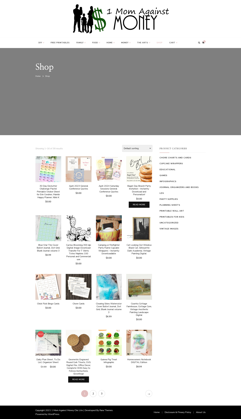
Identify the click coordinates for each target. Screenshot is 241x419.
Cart (172, 42)
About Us (201, 412)
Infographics (168, 181)
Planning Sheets (170, 205)
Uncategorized (169, 222)
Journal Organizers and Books (179, 187)
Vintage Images (169, 228)
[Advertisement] (120, 100)
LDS (162, 193)
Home (110, 42)
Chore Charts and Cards (175, 157)
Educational (167, 169)
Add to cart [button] (48, 174)
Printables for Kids (172, 217)
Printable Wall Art (172, 211)
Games (163, 175)
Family (80, 42)
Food (95, 42)
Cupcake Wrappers (171, 163)
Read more (139, 204)
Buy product (48, 230)
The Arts (142, 42)
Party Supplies (169, 199)
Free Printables (60, 42)
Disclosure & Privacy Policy (178, 412)
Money (124, 42)
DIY (40, 42)
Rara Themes (106, 410)
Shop (159, 42)
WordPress (53, 414)
